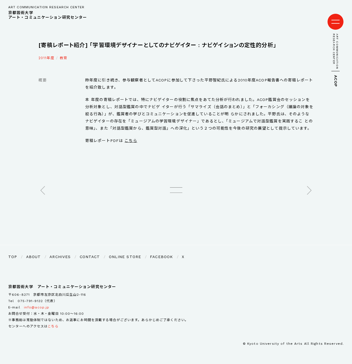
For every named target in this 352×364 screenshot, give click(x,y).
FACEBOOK (161, 256)
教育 (63, 58)
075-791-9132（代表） (37, 301)
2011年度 (46, 58)
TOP (12, 256)
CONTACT (90, 256)
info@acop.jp (36, 307)
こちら (131, 140)
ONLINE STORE (125, 256)
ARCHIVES (60, 256)
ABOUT (33, 256)
